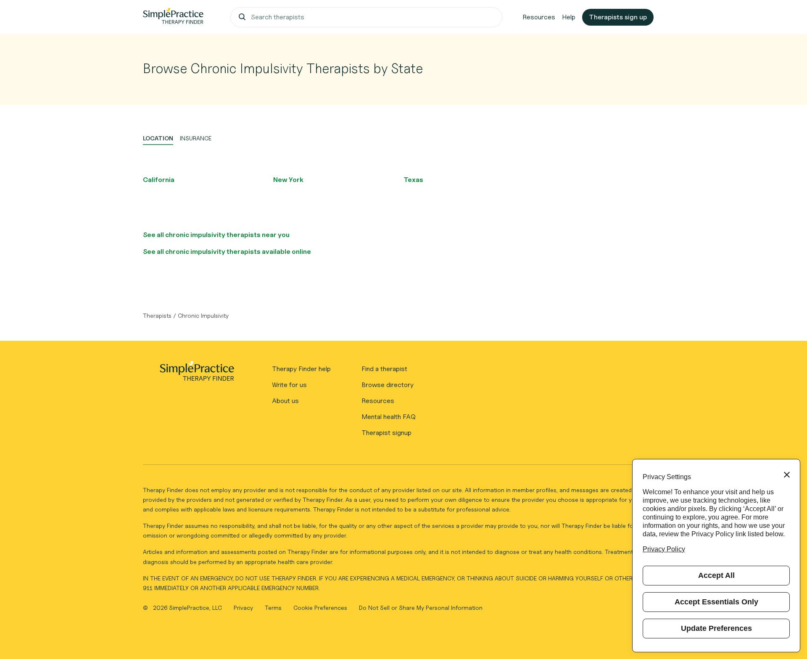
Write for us (289, 385)
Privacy (244, 607)
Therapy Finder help (301, 369)
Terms (274, 607)
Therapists (157, 315)
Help (568, 17)
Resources (538, 17)
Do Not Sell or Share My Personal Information (421, 607)
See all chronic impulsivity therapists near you (216, 235)
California (158, 180)
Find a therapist (384, 369)
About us (285, 401)
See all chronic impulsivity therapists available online (227, 252)
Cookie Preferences (320, 607)
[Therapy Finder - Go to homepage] (196, 373)
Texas (413, 180)
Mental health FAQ (388, 417)
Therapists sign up (618, 17)
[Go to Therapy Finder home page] (173, 17)
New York (288, 180)
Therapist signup (386, 433)
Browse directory (387, 385)
